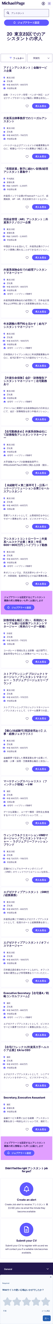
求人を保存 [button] (27, 106)
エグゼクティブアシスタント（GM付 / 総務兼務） (26, 893)
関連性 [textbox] (36, 58)
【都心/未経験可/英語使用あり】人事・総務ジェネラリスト (25, 732)
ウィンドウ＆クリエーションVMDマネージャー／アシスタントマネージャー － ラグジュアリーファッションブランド (26, 840)
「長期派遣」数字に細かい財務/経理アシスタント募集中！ (26, 170)
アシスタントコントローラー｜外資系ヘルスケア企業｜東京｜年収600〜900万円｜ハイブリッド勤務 (25, 542)
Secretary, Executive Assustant (24, 1097)
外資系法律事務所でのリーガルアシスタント (25, 119)
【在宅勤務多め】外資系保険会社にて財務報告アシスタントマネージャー (25, 434)
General (8, 1269)
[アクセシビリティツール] (43, 3)
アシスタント (17, 13)
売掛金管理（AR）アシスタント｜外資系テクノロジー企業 (26, 221)
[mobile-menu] (49, 3)
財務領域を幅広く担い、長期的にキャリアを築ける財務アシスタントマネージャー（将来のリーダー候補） (25, 623)
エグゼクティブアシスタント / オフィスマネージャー (26, 944)
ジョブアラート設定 (29, 22)
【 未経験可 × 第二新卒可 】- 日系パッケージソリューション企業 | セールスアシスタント (26, 488)
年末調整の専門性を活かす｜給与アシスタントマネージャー (25, 325)
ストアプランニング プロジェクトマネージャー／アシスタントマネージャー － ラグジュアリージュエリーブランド (26, 678)
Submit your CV (26, 1240)
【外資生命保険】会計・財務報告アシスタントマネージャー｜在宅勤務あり (25, 381)
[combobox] (39, 58)
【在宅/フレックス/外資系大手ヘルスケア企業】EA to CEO (26, 1048)
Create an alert (26, 1199)
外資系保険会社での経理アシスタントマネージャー (25, 271)
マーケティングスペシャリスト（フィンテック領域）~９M (25, 783)
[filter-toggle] (11, 58)
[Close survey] (51, 1277)
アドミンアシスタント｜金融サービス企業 (25, 69)
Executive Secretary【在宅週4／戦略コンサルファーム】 (26, 994)
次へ (47, 1318)
